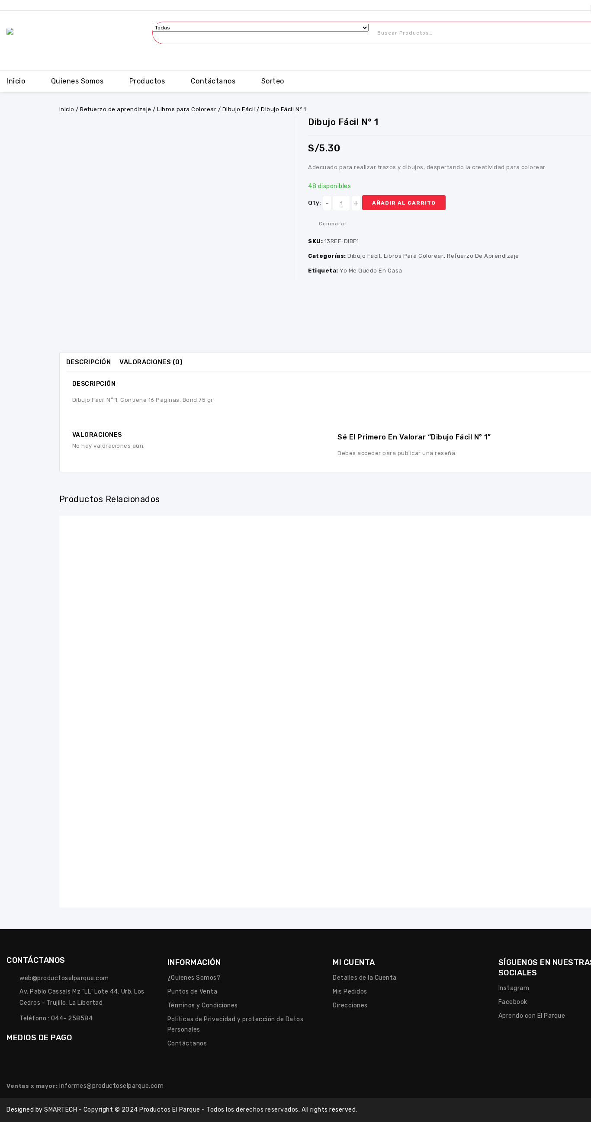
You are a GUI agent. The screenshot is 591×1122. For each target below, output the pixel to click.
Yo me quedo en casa (371, 270)
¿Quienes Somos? (194, 977)
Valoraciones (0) (151, 362)
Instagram (514, 988)
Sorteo (272, 81)
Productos (147, 81)
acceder (369, 453)
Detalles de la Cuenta (365, 977)
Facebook (512, 1002)
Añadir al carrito (404, 203)
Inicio (15, 81)
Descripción (88, 362)
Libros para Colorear (186, 109)
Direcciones (350, 1005)
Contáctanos (213, 81)
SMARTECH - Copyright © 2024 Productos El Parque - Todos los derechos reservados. (173, 1109)
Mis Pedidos (350, 991)
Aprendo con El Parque (531, 1015)
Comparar (333, 224)
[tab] (93, 362)
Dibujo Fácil (238, 109)
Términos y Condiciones (202, 1005)
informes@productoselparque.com (111, 1086)
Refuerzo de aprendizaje (115, 109)
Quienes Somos (77, 81)
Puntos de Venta (192, 991)
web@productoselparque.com (64, 978)
